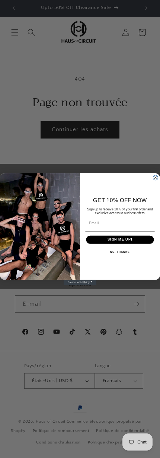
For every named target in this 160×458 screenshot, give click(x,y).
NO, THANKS (119, 252)
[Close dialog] (155, 177)
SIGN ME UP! (120, 239)
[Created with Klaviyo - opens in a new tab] (80, 282)
